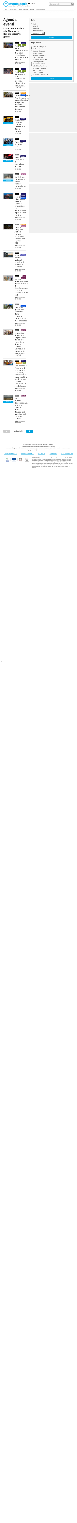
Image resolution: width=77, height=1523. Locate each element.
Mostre (23, 278)
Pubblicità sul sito (67, 453)
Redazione (53, 453)
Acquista (8, 123)
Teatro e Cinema (38, 49)
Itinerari (23, 94)
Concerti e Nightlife (40, 47)
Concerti (23, 118)
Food (19, 45)
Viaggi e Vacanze (38, 72)
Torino (17, 43)
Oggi (34, 24)
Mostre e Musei (38, 53)
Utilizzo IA (41, 453)
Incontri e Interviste (40, 59)
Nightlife (23, 195)
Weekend (36, 28)
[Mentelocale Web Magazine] (17, 4)
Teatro (23, 174)
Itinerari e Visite (39, 64)
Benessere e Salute (40, 68)
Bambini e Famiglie (40, 55)
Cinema (23, 226)
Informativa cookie (27, 453)
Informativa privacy (10, 453)
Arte (24, 276)
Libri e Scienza (38, 57)
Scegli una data (38, 30)
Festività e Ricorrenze (40, 74)
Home (5, 9)
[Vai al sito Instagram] (73, 9)
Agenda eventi (12, 9)
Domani (35, 26)
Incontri (23, 92)
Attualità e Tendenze (40, 66)
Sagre (23, 45)
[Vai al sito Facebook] (67, 9)
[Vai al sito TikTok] (70, 9)
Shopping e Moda (38, 62)
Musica (23, 43)
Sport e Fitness (38, 70)
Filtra (51, 37)
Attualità (22, 254)
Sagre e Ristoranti (39, 51)
